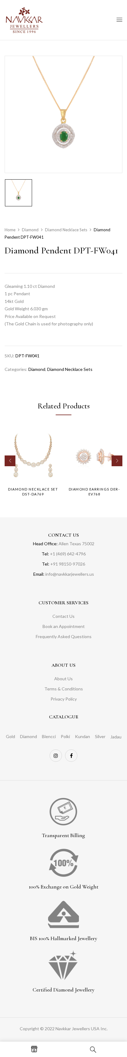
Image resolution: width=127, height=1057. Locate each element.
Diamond (30, 229)
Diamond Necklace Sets (66, 229)
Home (10, 229)
